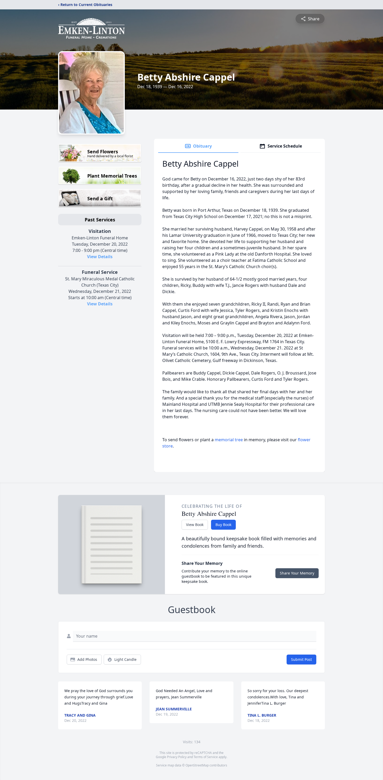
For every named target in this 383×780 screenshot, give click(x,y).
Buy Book (223, 524)
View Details (100, 256)
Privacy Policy (177, 757)
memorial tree (229, 440)
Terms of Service (206, 757)
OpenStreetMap (197, 765)
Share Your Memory (297, 573)
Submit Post (301, 659)
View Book (194, 524)
